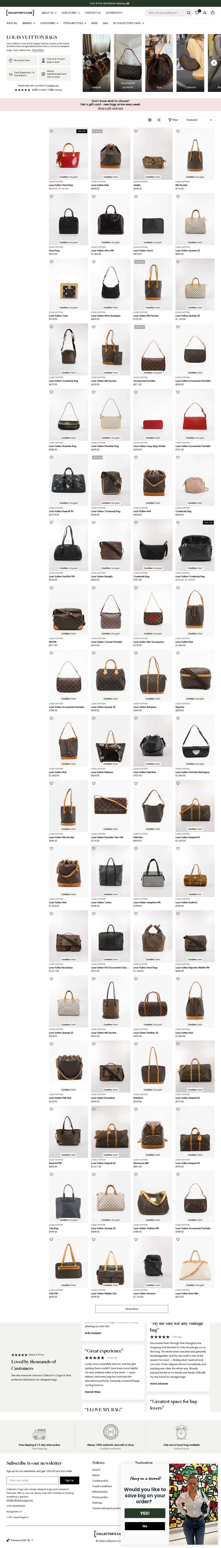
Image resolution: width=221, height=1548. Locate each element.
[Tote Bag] (68, 1197)
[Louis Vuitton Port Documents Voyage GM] (110, 936)
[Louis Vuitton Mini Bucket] (152, 284)
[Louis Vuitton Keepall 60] (195, 1066)
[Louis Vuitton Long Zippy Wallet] (152, 415)
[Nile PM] (68, 610)
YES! (145, 1513)
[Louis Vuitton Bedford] (195, 871)
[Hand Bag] (68, 219)
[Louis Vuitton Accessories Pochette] (195, 349)
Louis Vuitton (56, 181)
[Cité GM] (68, 1262)
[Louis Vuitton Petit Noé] (152, 741)
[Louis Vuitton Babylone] (152, 676)
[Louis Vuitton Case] (68, 284)
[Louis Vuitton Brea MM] (195, 1262)
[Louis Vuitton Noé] (110, 154)
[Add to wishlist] (51, 131)
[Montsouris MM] (152, 1132)
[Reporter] (195, 676)
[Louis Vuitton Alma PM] (110, 219)
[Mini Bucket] (195, 154)
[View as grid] (150, 120)
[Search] (189, 13)
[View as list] (159, 120)
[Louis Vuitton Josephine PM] (152, 871)
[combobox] (169, 13)
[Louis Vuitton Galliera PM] (152, 1197)
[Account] (205, 13)
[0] (197, 13)
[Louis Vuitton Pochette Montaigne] (195, 741)
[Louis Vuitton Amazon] (152, 1262)
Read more (38, 50)
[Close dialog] (213, 1468)
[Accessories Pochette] (152, 349)
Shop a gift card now (110, 108)
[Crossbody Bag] (195, 480)
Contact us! (52, 85)
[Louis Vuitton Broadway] (68, 936)
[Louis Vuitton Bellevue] (110, 741)
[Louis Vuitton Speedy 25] (195, 219)
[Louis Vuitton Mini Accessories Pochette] (152, 610)
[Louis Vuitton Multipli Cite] (110, 1262)
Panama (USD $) (20, 1540)
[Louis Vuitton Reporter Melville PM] (195, 936)
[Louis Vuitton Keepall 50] (68, 480)
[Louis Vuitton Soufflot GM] (68, 545)
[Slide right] (214, 63)
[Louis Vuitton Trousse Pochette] (110, 610)
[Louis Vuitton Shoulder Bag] (68, 415)
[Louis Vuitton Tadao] (110, 871)
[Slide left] (88, 63)
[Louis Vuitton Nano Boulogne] (110, 284)
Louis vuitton (140, 181)
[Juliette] (152, 154)
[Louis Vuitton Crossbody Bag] (68, 349)
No (145, 1526)
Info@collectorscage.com (19, 1500)
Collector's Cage (115, 1540)
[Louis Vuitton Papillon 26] (152, 1001)
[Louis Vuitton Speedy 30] (195, 284)
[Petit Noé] (152, 806)
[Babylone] (152, 1066)
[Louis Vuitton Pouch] (152, 219)
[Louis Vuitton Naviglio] (110, 545)
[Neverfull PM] (68, 1132)
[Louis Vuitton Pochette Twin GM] (110, 806)
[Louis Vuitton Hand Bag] (68, 154)
